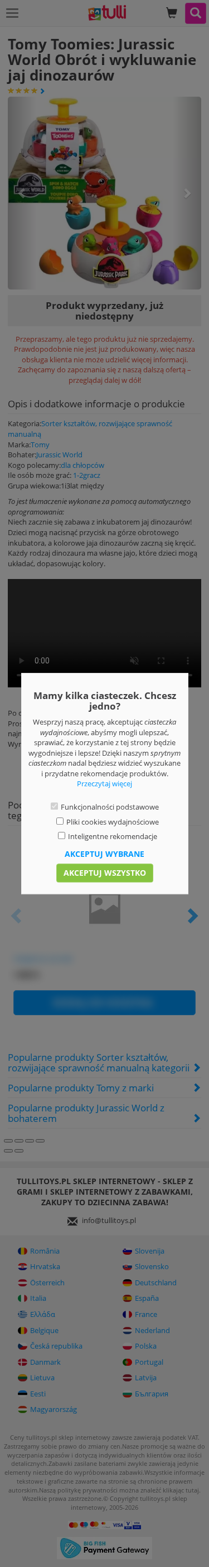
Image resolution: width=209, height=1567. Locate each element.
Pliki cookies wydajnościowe (112, 822)
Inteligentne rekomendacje (112, 836)
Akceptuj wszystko (105, 872)
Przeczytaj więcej (104, 784)
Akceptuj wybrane (104, 854)
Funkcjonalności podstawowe (110, 807)
